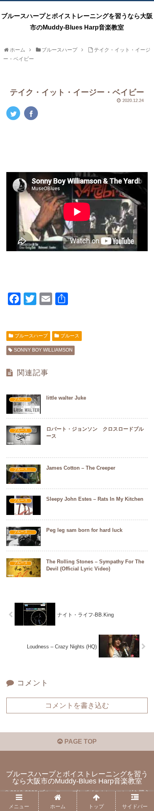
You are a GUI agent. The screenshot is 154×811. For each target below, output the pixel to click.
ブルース (69, 336)
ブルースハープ (31, 336)
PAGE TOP (80, 741)
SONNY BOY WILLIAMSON (43, 350)
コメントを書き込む (77, 705)
